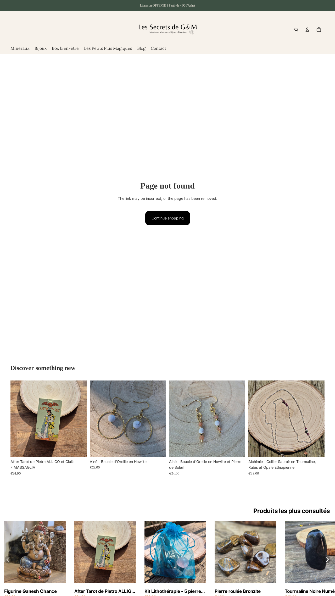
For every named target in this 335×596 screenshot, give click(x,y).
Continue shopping (168, 218)
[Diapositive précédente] (97, 418)
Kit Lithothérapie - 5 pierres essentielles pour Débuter (173, 591)
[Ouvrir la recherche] (296, 29)
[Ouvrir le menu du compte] (307, 29)
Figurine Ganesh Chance (30, 591)
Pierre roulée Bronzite (238, 591)
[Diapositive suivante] (158, 418)
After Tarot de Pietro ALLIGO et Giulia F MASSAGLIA (104, 591)
